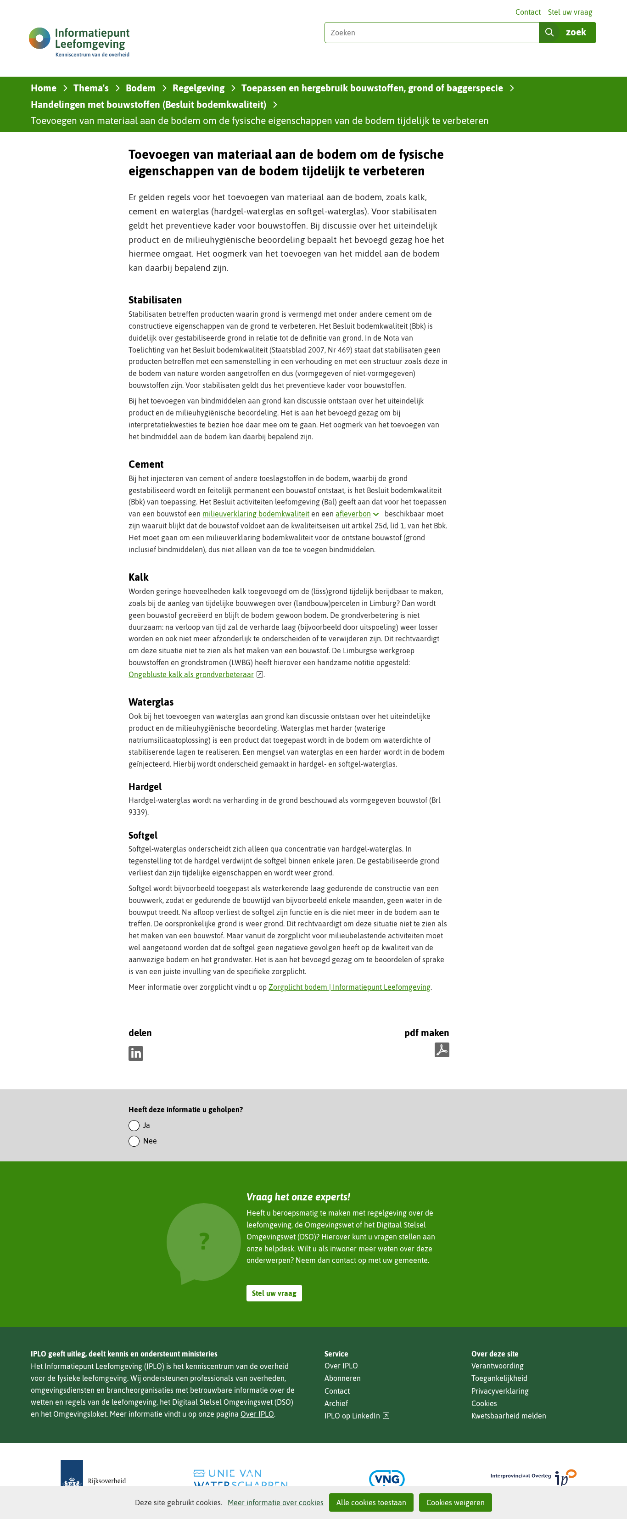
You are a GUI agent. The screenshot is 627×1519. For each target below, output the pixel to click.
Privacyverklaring (500, 1391)
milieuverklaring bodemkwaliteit (255, 514)
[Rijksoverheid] (93, 1479)
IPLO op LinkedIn (357, 1416)
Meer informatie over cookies (276, 1502)
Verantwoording (497, 1366)
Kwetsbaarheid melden (508, 1416)
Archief (336, 1403)
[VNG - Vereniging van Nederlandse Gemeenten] (387, 1479)
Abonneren (343, 1378)
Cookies (484, 1403)
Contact (528, 12)
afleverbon (359, 514)
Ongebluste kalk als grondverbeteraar (196, 674)
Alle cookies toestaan (371, 1502)
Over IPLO (257, 1414)
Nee (150, 1141)
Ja (146, 1125)
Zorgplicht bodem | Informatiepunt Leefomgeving (350, 987)
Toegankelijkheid (499, 1378)
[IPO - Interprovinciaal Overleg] (534, 1479)
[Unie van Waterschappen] (240, 1479)
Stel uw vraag (570, 12)
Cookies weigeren (455, 1502)
